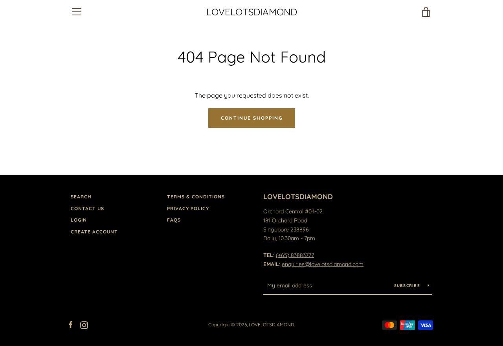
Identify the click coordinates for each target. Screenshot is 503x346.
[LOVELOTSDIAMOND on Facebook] (71, 324)
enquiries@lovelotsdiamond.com (322, 264)
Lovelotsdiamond (298, 196)
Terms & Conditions (196, 197)
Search (81, 197)
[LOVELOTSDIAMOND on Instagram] (84, 324)
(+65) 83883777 (295, 255)
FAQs (174, 220)
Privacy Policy (188, 208)
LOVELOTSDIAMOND (251, 12)
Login (79, 220)
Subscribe (408, 285)
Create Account (94, 232)
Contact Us (87, 208)
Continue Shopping (252, 118)
